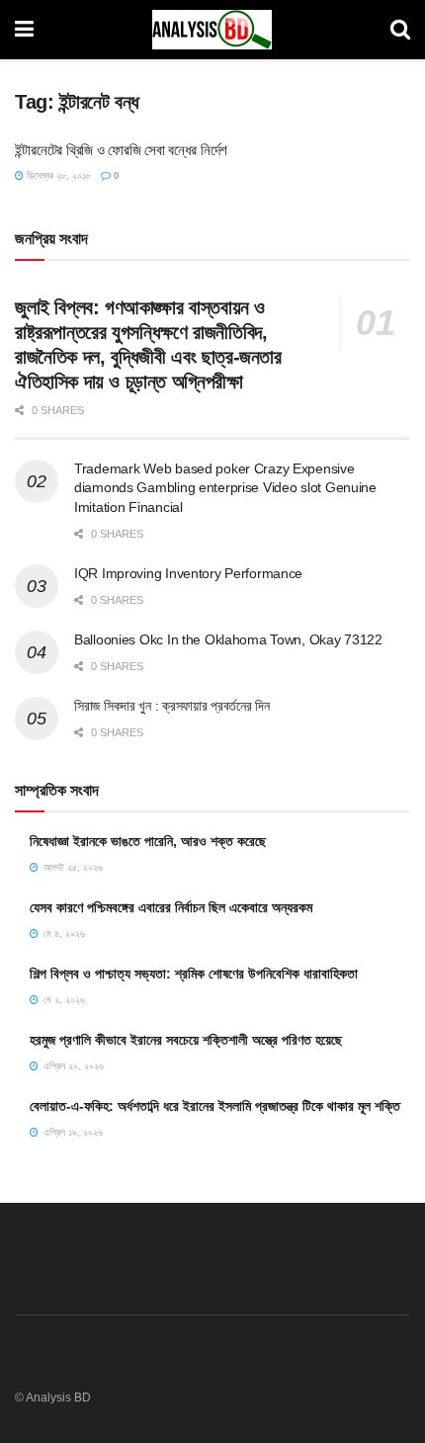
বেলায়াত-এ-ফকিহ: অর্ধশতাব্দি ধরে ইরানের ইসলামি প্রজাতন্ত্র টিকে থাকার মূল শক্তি (215, 1106)
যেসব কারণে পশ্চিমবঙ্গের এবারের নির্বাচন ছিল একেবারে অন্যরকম (171, 907)
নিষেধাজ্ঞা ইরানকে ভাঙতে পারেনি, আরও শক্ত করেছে (148, 841)
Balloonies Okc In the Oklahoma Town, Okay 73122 (228, 639)
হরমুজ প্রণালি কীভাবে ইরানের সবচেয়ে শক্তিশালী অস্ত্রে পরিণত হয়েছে (186, 1040)
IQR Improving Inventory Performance (188, 573)
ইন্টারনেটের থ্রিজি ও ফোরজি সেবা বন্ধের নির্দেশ (121, 149)
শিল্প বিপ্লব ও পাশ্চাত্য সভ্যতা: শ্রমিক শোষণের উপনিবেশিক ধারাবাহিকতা (194, 973)
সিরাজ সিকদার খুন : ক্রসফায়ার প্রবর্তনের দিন (172, 706)
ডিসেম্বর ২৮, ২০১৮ (57, 175)
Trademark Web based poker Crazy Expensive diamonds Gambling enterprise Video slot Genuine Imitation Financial (225, 488)
